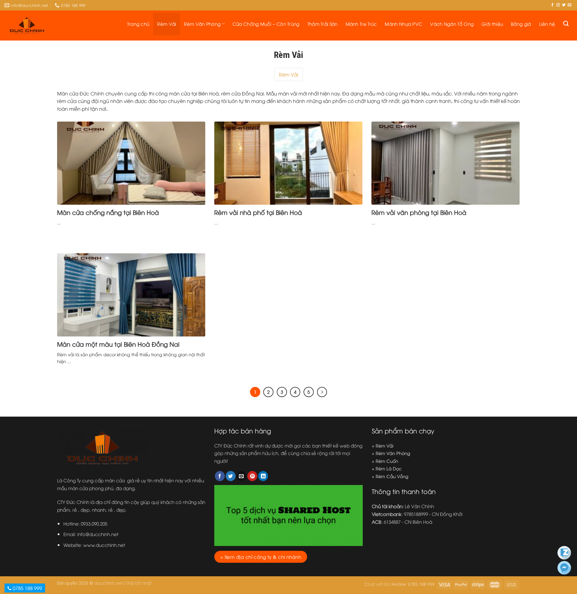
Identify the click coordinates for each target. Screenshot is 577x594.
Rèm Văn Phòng (202, 24)
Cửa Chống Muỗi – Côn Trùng (266, 24)
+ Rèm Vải (382, 445)
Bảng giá (521, 24)
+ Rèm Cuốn (385, 461)
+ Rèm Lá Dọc (386, 468)
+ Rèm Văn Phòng (391, 453)
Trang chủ (138, 24)
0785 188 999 (26, 588)
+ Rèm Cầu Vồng (390, 476)
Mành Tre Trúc (361, 24)
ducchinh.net (108, 583)
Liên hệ (547, 24)
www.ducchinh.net (104, 545)
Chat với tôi (376, 584)
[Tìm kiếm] (565, 23)
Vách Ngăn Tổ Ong (452, 24)
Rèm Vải (166, 24)
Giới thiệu (492, 24)
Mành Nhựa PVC (403, 24)
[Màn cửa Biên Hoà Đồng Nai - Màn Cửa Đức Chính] (27, 25)
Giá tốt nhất (139, 583)
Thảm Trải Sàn (322, 24)
